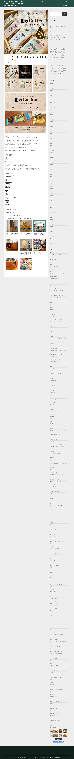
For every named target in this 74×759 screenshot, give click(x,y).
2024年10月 (52, 136)
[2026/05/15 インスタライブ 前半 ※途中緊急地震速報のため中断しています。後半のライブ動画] (52, 735)
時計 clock (52, 696)
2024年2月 (52, 155)
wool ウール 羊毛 (53, 486)
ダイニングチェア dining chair (56, 581)
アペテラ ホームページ (10, 209)
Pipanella (52, 416)
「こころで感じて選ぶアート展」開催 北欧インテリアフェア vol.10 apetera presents (58, 65)
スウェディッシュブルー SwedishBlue (57, 570)
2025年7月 (52, 114)
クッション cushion (54, 543)
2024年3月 (52, 152)
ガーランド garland (54, 527)
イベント (52, 503)
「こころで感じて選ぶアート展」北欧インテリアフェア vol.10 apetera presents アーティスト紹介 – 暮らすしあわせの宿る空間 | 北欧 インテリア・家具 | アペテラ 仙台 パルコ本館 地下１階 (58, 70)
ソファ (51, 577)
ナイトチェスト (53, 610)
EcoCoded (58, 757)
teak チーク (52, 457)
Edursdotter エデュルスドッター (56, 290)
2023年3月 (52, 181)
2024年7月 (52, 143)
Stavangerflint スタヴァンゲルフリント (57, 444)
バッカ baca (52, 617)
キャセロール (52, 534)
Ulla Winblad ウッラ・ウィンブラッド (57, 474)
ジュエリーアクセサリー (55, 562)
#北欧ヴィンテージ (9, 191)
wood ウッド (52, 484)
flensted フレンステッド (54, 300)
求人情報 (67, 1)
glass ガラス (52, 316)
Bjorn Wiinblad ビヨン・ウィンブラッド (58, 273)
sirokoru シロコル (53, 439)
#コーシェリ (8, 180)
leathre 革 (52, 371)
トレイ (51, 605)
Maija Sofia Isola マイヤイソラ (56, 380)
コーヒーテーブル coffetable (55, 555)
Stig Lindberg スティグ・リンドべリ (57, 446)
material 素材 (52, 385)
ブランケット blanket (54, 639)
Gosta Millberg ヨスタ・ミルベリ (56, 319)
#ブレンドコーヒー (9, 184)
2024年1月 (52, 157)
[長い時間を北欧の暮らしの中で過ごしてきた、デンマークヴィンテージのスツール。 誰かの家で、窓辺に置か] (56, 735)
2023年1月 (52, 186)
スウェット (52, 567)
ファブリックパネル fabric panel (56, 634)
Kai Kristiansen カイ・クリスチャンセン (58, 356)
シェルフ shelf (53, 560)
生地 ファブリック (53, 708)
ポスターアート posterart (55, 648)
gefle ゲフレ (52, 309)
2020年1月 (52, 236)
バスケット (52, 615)
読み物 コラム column (54, 713)
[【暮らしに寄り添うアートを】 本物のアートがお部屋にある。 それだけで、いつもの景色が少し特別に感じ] (56, 731)
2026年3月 (52, 95)
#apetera (7, 200)
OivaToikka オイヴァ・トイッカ (56, 409)
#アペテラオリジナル (9, 175)
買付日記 (52, 718)
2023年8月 (52, 169)
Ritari (51, 421)
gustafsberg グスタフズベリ (55, 321)
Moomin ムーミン (53, 392)
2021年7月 (52, 214)
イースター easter (54, 500)
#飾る (6, 194)
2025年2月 (52, 126)
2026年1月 (52, 100)
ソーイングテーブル (54, 574)
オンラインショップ (60, 1)
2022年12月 (52, 188)
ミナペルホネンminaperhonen (56, 653)
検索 (51, 10)
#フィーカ (7, 179)
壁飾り (51, 686)
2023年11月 (52, 162)
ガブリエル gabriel (53, 531)
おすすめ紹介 (52, 517)
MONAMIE (52, 390)
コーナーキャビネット (54, 553)
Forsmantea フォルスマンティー (56, 304)
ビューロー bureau (53, 624)
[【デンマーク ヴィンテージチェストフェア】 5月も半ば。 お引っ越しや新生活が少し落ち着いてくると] (65, 735)
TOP (35, 1)
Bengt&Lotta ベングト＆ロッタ (56, 266)
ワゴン (51, 667)
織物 (51, 710)
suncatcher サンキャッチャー (55, 448)
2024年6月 (52, 145)
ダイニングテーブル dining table (56, 584)
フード (51, 627)
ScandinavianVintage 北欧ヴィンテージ (57, 436)
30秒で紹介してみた (54, 252)
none (51, 397)
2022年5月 (52, 205)
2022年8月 (52, 198)
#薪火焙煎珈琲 (8, 176)
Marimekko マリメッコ (54, 383)
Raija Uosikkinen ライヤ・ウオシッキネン (58, 418)
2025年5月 (52, 119)
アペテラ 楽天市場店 (18, 215)
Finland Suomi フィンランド (55, 297)
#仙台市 (7, 204)
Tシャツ (51, 469)
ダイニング (52, 579)
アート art (52, 488)
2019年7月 (52, 241)
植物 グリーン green (54, 698)
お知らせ (52, 522)
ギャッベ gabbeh (53, 536)
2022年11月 (52, 190)
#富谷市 (7, 202)
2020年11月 (52, 221)
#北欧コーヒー (8, 183)
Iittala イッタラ (53, 345)
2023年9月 (52, 167)
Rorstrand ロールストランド (55, 423)
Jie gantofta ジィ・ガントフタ (56, 354)
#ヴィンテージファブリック (11, 193)
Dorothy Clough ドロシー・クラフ (56, 288)
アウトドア (52, 493)
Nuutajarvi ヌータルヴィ (55, 402)
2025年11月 (52, 105)
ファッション (52, 629)
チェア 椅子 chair (53, 589)
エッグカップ (52, 515)
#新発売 (7, 173)
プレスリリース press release (55, 646)
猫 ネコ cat (52, 703)
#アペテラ (7, 198)
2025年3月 (52, 124)
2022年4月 (52, 207)
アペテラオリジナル (54, 496)
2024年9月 (52, 138)
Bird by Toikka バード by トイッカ (56, 268)
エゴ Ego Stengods (53, 512)
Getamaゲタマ (53, 314)
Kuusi (51, 366)
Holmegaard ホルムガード (55, 343)
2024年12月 (52, 131)
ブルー (51, 643)
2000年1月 (52, 243)
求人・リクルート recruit (55, 701)
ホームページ (51, 1)
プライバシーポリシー (65, 5)
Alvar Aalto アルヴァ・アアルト (56, 254)
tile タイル (52, 467)
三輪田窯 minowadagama (55, 672)
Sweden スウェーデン (54, 451)
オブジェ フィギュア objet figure (56, 519)
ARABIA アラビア (53, 259)
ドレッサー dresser (53, 608)
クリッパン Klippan (53, 550)
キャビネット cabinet (54, 539)
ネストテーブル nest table (55, 613)
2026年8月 (52, 83)
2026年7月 (52, 85)
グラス (51, 546)
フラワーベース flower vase (55, 636)
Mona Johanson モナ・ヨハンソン (56, 387)
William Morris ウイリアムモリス (56, 481)
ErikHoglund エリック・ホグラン (56, 295)
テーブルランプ (53, 601)
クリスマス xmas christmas (55, 548)
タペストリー (52, 586)
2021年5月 (52, 217)
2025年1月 (52, 128)
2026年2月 (52, 97)
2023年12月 (52, 159)
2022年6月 (52, 202)
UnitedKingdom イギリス (55, 476)
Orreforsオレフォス (54, 414)
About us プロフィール (42, 1)
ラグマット (52, 660)
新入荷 (51, 694)
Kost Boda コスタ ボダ (54, 363)
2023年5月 (52, 176)
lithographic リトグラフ (54, 375)
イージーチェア (53, 498)
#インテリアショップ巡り (10, 197)
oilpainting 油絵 (53, 406)
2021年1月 (52, 219)
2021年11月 (52, 210)
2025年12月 (52, 102)
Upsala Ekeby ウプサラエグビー (56, 479)
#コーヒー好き (8, 186)
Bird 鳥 (51, 271)
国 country (52, 684)
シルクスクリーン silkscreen (55, 565)
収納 (51, 679)
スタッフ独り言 (53, 572)
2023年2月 (52, 183)
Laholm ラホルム (53, 368)
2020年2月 (52, 233)
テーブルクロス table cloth (55, 598)
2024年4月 (52, 150)
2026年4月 (52, 93)
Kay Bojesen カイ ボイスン (55, 361)
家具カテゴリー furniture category (56, 689)
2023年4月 (52, 179)
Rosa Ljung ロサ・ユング (55, 426)
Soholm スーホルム (53, 441)
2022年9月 (52, 195)
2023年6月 (52, 174)
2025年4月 (52, 121)
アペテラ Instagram (9, 212)
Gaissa (51, 307)
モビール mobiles (53, 658)
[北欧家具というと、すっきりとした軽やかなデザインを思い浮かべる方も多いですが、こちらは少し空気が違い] (60, 731)
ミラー (51, 655)
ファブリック (52, 632)
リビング (52, 663)
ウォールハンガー (53, 510)
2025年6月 (52, 116)
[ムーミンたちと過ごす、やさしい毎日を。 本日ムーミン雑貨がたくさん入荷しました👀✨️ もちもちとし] (60, 735)
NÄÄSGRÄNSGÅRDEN (54, 394)
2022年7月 (52, 200)
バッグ (51, 620)
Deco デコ (52, 283)
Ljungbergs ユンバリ (54, 378)
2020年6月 (52, 226)
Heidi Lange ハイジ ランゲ (55, 328)
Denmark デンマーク (54, 285)
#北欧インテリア (8, 190)
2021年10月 (52, 212)
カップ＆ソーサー (53, 529)
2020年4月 (52, 229)
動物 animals (52, 675)
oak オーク (52, 404)
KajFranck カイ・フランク (55, 359)
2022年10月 (52, 193)
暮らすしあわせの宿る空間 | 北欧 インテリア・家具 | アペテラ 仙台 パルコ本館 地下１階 (14, 3)
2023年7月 (52, 171)
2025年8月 (52, 112)
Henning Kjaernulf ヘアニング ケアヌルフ (58, 338)
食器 (51, 725)
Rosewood (52, 428)
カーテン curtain (53, 524)
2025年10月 (52, 107)
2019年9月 (52, 238)
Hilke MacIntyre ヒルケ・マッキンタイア (58, 341)
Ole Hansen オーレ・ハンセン (56, 411)
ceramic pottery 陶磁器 (54, 278)
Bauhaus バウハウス (54, 264)
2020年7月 (52, 224)
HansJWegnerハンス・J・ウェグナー (57, 323)
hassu (51, 326)
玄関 (51, 706)
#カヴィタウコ (8, 182)
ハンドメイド (52, 622)
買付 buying (52, 715)
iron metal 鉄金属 (53, 348)
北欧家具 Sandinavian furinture (56, 677)
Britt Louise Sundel (53, 276)
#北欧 (6, 188)
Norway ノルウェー (54, 399)
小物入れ (52, 691)
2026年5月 (52, 90)
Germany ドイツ (53, 311)
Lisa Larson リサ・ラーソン (55, 373)
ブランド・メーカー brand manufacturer (58, 641)
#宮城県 (7, 201)
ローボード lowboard (54, 665)
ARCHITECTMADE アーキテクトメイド (58, 261)
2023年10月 (52, 164)
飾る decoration (53, 727)
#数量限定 (7, 187)
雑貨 (51, 722)
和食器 (51, 682)
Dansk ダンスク (53, 280)
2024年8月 (52, 140)
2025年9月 (52, 109)
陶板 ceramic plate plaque (55, 720)
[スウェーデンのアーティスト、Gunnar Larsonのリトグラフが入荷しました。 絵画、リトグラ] (52, 731)
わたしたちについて (54, 670)
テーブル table (53, 593)
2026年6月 (52, 88)
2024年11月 (52, 133)
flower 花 (52, 302)
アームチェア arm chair (54, 491)
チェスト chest (53, 591)
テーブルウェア (53, 596)
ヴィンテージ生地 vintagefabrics (56, 507)
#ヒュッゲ (7, 177)
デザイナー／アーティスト (55, 603)
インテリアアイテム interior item (56, 505)
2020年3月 (52, 231)
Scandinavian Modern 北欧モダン (56, 434)
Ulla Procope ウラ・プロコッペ (56, 472)
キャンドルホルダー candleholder (56, 541)
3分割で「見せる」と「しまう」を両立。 (58, 23)
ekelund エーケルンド (54, 292)
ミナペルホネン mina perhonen (56, 651)
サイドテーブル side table (55, 558)
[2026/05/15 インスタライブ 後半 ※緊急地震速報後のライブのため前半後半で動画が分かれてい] (65, 731)
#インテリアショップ (9, 195)
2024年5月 (52, 147)
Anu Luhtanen (52, 257)
